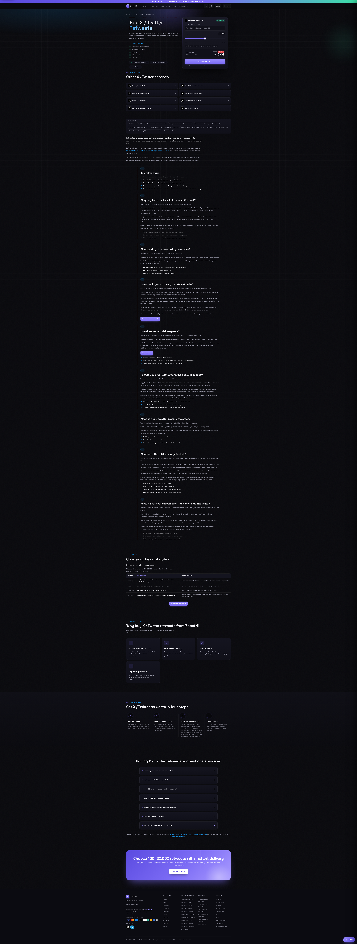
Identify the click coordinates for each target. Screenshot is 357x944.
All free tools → (203, 924)
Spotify (165, 926)
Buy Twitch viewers (186, 902)
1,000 (196, 46)
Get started (145, 353)
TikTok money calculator (202, 910)
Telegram (166, 917)
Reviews (218, 905)
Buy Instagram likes (186, 920)
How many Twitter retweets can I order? (157, 771)
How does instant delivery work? (138, 127)
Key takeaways (133, 124)
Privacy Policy (172, 940)
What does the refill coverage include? (217, 127)
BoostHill (133, 6)
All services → (185, 929)
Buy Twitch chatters (187, 911)
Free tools (155, 6)
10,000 (208, 46)
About (174, 6)
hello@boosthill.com (132, 904)
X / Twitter (135, 14)
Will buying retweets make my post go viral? (159, 807)
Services (144, 6)
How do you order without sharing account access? (164, 127)
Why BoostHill (183, 6)
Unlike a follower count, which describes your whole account (147, 151)
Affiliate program (221, 908)
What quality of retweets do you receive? (180, 124)
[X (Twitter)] (128, 927)
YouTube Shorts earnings (203, 920)
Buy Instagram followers (188, 914)
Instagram (166, 905)
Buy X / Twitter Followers (178, 834)
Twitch (165, 899)
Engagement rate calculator (203, 915)
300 (187, 46)
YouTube (166, 908)
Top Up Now (200, 2)
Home (128, 14)
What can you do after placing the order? (192, 127)
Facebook (166, 911)
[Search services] (211, 6)
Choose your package (149, 319)
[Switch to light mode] (206, 6)
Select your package (177, 603)
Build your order (177, 871)
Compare (166, 131)
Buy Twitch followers (187, 905)
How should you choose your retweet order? (207, 124)
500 (191, 46)
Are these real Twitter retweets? (155, 780)
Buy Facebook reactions (188, 917)
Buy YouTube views (186, 908)
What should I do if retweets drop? (155, 798)
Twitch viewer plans (187, 899)
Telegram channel (221, 926)
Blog (162, 6)
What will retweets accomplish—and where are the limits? (145, 131)
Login (218, 6)
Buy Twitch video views (187, 926)
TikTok (165, 914)
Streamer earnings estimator (203, 900)
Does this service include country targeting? (159, 789)
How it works (220, 911)
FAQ (173, 131)
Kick (164, 902)
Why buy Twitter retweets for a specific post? (153, 124)
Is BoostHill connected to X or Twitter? (157, 825)
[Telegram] (132, 927)
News (168, 6)
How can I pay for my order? (153, 816)
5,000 (202, 46)
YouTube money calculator (203, 905)
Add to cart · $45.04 (204, 61)
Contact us (219, 923)
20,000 (215, 46)
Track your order (221, 920)
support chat (148, 910)
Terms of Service (183, 940)
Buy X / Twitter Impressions (198, 834)
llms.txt (191, 940)
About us (218, 899)
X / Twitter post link (192, 24)
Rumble (165, 923)
